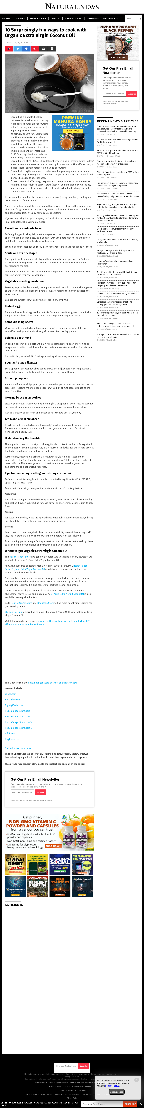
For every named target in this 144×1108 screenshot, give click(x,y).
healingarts (93, 18)
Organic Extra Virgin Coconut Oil (67, 594)
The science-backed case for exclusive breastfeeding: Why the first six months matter (118, 195)
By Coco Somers (112, 167)
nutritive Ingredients (61, 757)
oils (74, 757)
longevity (55, 18)
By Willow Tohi (112, 145)
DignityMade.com (14, 705)
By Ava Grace (111, 210)
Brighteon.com (12, 739)
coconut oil (36, 753)
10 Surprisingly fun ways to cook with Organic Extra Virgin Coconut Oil (117, 314)
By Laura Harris (112, 178)
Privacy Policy (72, 1098)
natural (6, 18)
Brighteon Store (45, 603)
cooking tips (49, 753)
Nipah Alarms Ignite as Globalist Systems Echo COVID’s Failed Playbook (118, 151)
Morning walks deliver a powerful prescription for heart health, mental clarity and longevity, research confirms (118, 218)
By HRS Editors (112, 234)
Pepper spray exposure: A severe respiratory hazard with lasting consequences (117, 184)
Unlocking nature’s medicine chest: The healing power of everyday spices (114, 303)
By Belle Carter (112, 199)
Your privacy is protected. (19, 800)
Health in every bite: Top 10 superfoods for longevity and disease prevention (116, 284)
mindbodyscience (38, 18)
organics (82, 757)
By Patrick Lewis (112, 188)
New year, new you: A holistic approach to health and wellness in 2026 (115, 251)
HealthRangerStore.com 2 (18, 716)
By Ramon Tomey (113, 288)
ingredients (27, 757)
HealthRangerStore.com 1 (18, 711)
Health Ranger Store (20, 556)
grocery (66, 753)
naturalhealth (110, 18)
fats (59, 753)
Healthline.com (13, 699)
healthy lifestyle (79, 753)
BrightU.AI (10, 733)
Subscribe (130, 1104)
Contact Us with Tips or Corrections (72, 1090)
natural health (41, 757)
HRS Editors (27, 42)
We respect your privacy (57, 1079)
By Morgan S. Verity (114, 156)
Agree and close (116, 1092)
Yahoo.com (10, 694)
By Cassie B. (111, 134)
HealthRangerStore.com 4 (18, 728)
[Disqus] (49, 944)
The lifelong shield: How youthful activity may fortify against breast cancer (117, 273)
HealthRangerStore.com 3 (18, 722)
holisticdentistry (73, 18)
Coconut (25, 753)
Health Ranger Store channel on (52, 682)
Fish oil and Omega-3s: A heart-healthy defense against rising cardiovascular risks (116, 324)
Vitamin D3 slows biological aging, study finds (117, 294)
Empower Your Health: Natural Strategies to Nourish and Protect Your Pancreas (116, 162)
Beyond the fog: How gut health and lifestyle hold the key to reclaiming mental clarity (117, 205)
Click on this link (13, 612)
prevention (19, 18)
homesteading (12, 757)
